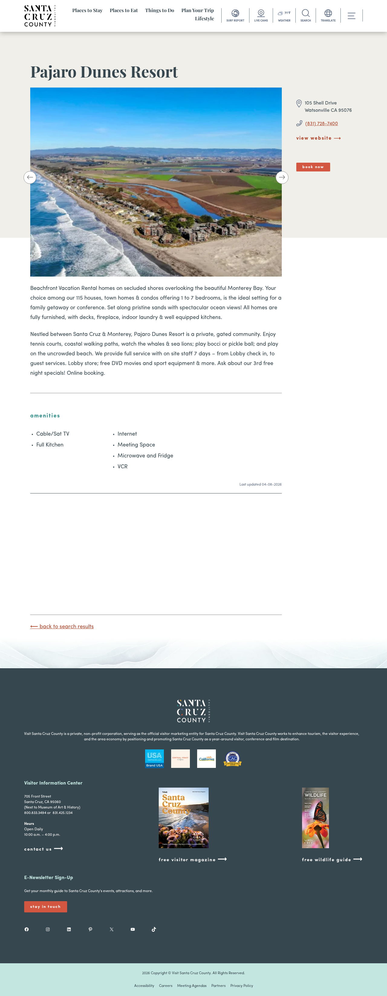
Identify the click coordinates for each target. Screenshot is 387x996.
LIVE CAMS (261, 20)
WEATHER (284, 20)
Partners (218, 986)
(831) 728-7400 (321, 123)
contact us (43, 849)
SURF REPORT (235, 20)
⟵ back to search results (62, 627)
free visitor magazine (193, 859)
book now (313, 167)
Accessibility (144, 986)
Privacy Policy (241, 986)
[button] (30, 178)
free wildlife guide (332, 859)
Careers (165, 986)
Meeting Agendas (192, 986)
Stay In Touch (45, 907)
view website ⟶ (318, 138)
